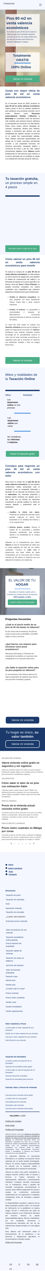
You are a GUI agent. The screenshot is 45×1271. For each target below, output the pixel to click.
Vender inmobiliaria (14, 1007)
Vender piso (10, 985)
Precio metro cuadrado (15, 998)
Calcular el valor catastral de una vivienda (20, 1037)
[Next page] (34, 844)
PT (11, 1269)
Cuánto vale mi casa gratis (16, 1098)
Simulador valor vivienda (14, 1105)
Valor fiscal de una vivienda (15, 1040)
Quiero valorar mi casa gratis (22, 602)
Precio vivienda (12, 993)
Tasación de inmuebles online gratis (18, 1067)
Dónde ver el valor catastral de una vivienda (21, 1033)
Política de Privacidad (13, 1242)
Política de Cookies (13, 1121)
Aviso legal (9, 1125)
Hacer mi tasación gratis (22, 453)
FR (28, 1264)
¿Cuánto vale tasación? (16, 917)
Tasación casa (11, 976)
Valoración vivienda (14, 908)
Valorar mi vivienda (22, 79)
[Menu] (40, 5)
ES (11, 1264)
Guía (11, 872)
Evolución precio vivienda (16, 921)
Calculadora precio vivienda (15, 1102)
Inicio (10, 865)
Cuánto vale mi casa (15, 989)
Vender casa (11, 1002)
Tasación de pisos (13, 895)
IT (19, 1264)
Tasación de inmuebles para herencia (19, 1079)
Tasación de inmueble (15, 912)
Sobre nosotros (15, 868)
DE (37, 1264)
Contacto (13, 874)
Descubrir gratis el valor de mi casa (22, 249)
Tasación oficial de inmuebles (16, 1076)
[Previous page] (11, 844)
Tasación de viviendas (15, 900)
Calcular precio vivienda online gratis (19, 1095)
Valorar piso (10, 980)
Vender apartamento (14, 1011)
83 (30, 843)
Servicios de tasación (15, 965)
